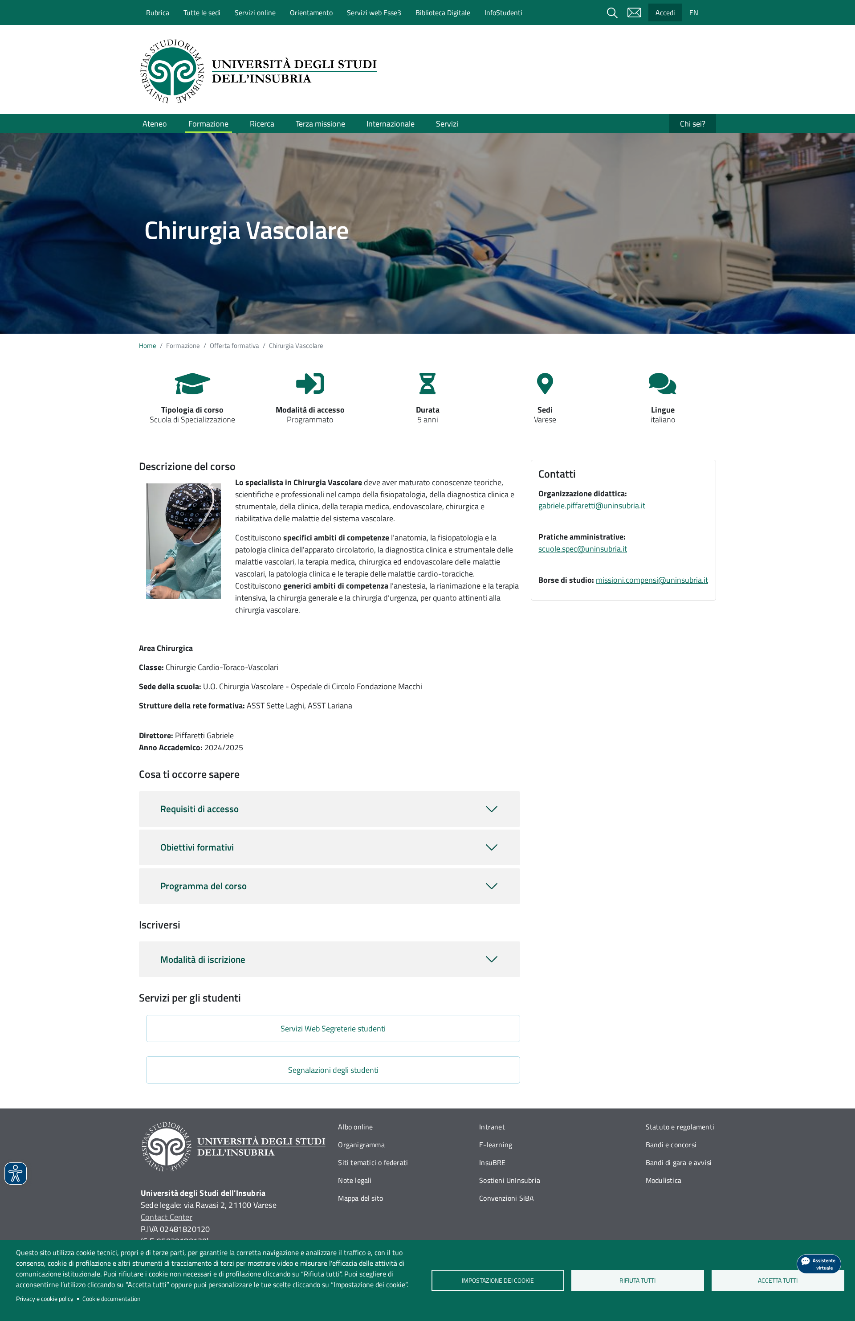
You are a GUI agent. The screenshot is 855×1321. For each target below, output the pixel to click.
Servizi (447, 124)
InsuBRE (492, 1162)
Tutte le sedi (201, 12)
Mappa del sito (360, 1198)
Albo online (355, 1126)
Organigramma (361, 1144)
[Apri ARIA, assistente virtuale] (819, 1263)
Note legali (354, 1180)
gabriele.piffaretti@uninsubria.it (591, 505)
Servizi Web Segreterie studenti (333, 1028)
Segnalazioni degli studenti (333, 1070)
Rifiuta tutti (638, 1280)
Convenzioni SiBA (506, 1198)
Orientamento (311, 12)
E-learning (495, 1144)
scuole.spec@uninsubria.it (582, 549)
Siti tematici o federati (373, 1162)
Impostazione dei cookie (497, 1280)
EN (693, 12)
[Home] (261, 71)
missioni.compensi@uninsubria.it (652, 580)
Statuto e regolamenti (680, 1126)
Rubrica (157, 12)
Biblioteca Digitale (442, 12)
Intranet (492, 1126)
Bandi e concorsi (671, 1144)
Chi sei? (692, 124)
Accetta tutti (778, 1280)
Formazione (208, 124)
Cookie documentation (111, 1298)
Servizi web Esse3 (374, 12)
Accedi (665, 12)
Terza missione (320, 124)
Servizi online (255, 12)
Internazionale (390, 124)
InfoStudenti (503, 12)
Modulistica (663, 1180)
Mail (634, 12)
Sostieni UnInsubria (509, 1180)
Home (147, 345)
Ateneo (154, 124)
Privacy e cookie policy (44, 1298)
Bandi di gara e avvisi (679, 1162)
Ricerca (262, 124)
